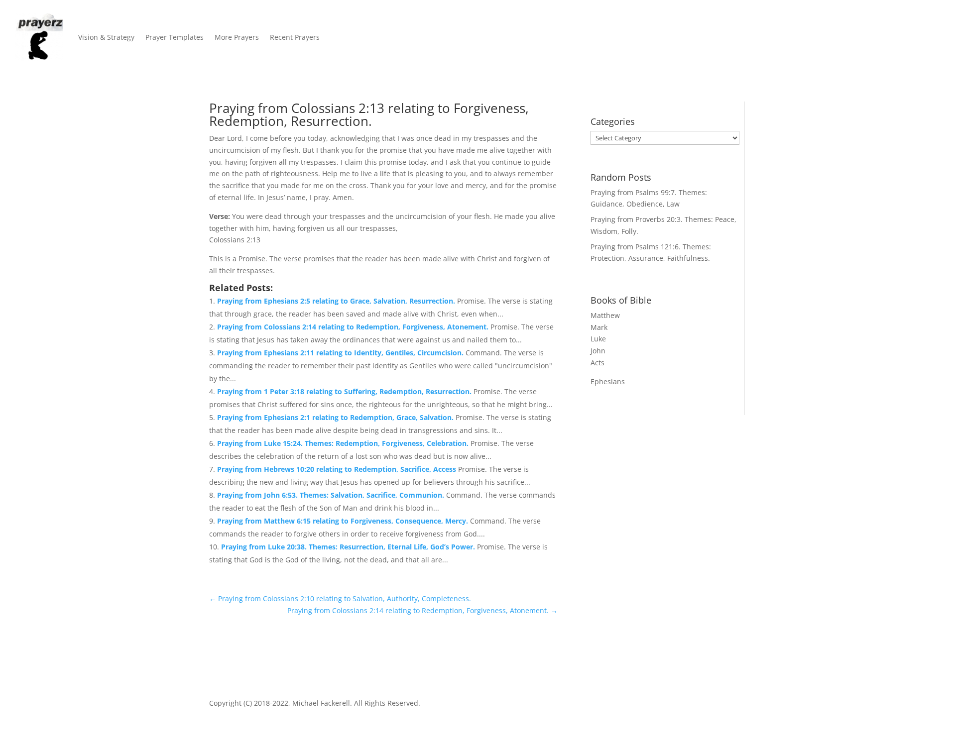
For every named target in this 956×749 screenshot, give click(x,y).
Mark (599, 327)
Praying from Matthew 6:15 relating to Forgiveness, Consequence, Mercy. (343, 521)
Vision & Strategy (106, 37)
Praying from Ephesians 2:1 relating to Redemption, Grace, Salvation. (336, 417)
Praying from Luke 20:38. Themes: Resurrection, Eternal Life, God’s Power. (349, 546)
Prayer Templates (174, 37)
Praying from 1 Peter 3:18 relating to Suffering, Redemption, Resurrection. (345, 391)
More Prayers (237, 37)
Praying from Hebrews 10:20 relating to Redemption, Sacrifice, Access (337, 469)
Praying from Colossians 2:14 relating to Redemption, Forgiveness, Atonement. (353, 326)
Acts (597, 362)
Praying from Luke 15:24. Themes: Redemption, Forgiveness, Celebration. (344, 443)
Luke (598, 338)
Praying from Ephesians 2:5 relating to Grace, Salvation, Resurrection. (337, 301)
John (598, 350)
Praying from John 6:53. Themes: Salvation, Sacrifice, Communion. (331, 495)
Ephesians (608, 381)
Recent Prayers (295, 37)
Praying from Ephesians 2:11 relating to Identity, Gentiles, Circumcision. (341, 352)
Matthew (605, 315)
